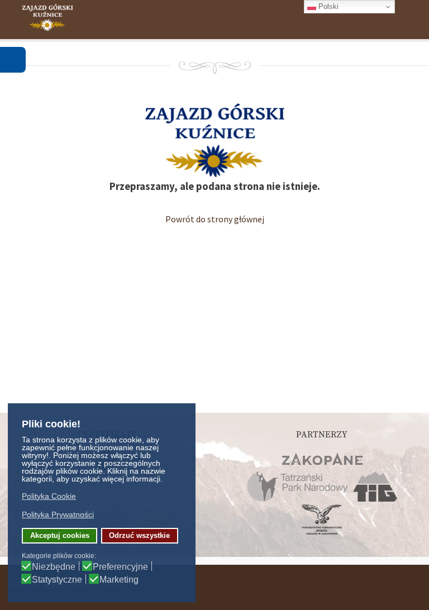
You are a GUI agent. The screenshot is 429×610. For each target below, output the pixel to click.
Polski (327, 6)
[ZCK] (322, 459)
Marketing (119, 580)
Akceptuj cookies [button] (59, 536)
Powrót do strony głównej (214, 219)
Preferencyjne (120, 567)
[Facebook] (408, 585)
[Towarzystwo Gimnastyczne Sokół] (322, 519)
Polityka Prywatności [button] (58, 514)
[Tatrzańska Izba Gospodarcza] (375, 486)
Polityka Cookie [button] (49, 496)
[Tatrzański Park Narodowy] (297, 486)
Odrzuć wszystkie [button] (139, 536)
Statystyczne (57, 580)
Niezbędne (53, 567)
